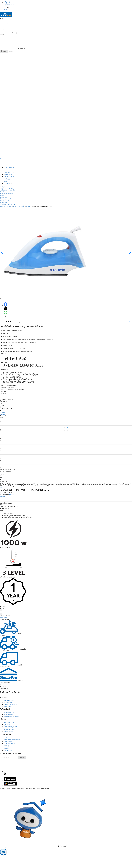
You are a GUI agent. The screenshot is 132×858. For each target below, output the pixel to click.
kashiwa (2, 487)
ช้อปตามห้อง (7, 171)
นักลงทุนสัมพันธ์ (8, 741)
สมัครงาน (6, 745)
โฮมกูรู (5, 178)
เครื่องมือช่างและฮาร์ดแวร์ (7, 204)
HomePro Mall (8, 174)
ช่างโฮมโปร (7, 180)
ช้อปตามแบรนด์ (8, 172)
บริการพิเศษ (7, 183)
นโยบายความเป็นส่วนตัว (10, 726)
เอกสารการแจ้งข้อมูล (9, 728)
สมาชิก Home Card (9, 712)
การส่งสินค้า (7, 724)
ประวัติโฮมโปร (8, 738)
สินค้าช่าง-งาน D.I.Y (9, 176)
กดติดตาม (10, 399)
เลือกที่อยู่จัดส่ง (15, 33)
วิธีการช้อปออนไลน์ (9, 700)
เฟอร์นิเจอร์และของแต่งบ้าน (8, 190)
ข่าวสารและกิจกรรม (9, 743)
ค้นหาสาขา (8, 6)
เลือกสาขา (20, 48)
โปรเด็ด (6, 181)
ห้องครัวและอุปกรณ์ (5, 199)
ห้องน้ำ (2, 195)
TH (4, 10)
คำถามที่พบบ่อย (8, 702)
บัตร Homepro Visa (9, 714)
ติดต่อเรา (6, 748)
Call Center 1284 (8, 750)
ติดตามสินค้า (7, 706)
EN (6, 10)
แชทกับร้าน (3, 414)
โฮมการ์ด (8, 2)
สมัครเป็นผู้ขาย (9, 4)
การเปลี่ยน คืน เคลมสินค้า (11, 704)
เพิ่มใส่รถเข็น (3, 617)
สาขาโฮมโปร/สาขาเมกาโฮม (12, 739)
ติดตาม (22, 757)
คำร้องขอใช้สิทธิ (8, 731)
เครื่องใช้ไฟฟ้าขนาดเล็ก (6, 188)
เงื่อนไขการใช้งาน (9, 722)
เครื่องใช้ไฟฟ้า (4, 186)
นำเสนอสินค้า (7, 747)
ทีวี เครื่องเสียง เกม (5, 192)
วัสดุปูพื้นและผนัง (4, 201)
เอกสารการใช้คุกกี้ (9, 729)
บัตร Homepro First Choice (11, 716)
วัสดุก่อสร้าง (3, 202)
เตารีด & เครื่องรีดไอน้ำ (18, 206)
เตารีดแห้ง (28, 206)
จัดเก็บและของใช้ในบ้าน (7, 193)
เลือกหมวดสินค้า (10, 167)
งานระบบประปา (4, 197)
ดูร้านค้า (2, 412)
